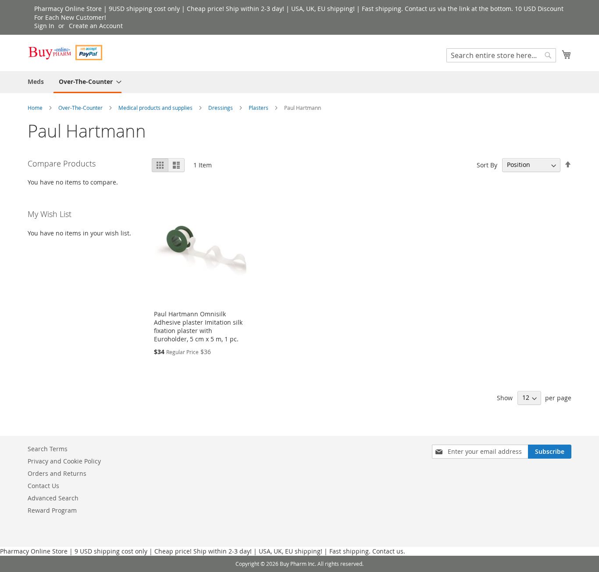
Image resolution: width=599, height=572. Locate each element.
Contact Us (43, 485)
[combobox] (501, 55)
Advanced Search (53, 498)
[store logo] (65, 52)
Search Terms (48, 449)
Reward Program (52, 510)
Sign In (44, 26)
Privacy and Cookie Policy (64, 461)
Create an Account (96, 26)
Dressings (221, 107)
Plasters (259, 107)
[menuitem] (35, 81)
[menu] (299, 82)
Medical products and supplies (156, 107)
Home (36, 107)
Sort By (487, 164)
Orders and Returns (57, 473)
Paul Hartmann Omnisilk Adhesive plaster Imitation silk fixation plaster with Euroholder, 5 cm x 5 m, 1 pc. (198, 326)
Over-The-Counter (81, 107)
